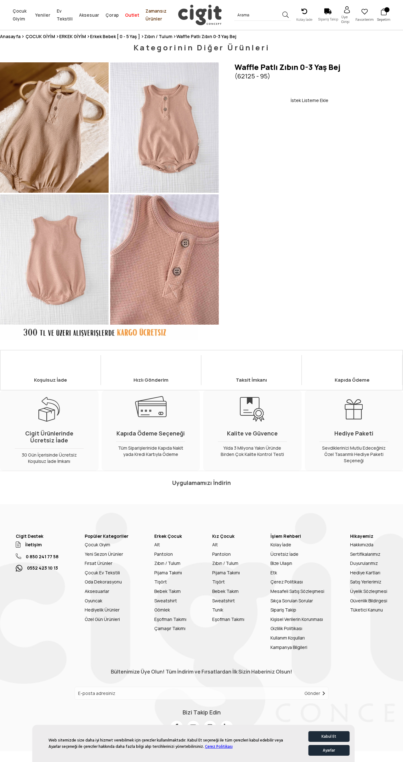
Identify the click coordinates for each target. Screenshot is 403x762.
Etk (273, 573)
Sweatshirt (165, 601)
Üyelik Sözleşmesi (368, 591)
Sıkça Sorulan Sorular (291, 601)
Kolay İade (280, 545)
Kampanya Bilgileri (288, 647)
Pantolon (163, 554)
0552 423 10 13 (42, 568)
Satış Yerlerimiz (365, 582)
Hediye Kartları (365, 573)
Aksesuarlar (97, 591)
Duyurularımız (364, 563)
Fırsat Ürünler (98, 563)
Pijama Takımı (168, 573)
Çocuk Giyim (97, 545)
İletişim (33, 545)
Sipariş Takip (283, 610)
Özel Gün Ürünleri (102, 619)
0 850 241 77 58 (42, 557)
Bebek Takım (167, 591)
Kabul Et (328, 736)
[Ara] (286, 14)
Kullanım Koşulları (287, 638)
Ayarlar (329, 750)
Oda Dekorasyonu (103, 582)
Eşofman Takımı (170, 619)
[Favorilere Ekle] (263, 100)
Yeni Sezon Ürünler (104, 554)
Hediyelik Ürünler (102, 610)
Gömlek (162, 610)
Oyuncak (93, 601)
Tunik (217, 610)
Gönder (312, 693)
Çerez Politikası (219, 746)
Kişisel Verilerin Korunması (296, 619)
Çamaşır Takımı (169, 628)
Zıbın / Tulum (167, 563)
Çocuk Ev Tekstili (102, 573)
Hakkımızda (361, 545)
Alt (157, 545)
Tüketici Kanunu (366, 610)
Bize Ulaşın (281, 563)
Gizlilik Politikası (286, 628)
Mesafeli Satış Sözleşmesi (297, 591)
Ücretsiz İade (284, 554)
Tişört (160, 582)
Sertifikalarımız (365, 554)
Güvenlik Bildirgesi (368, 601)
